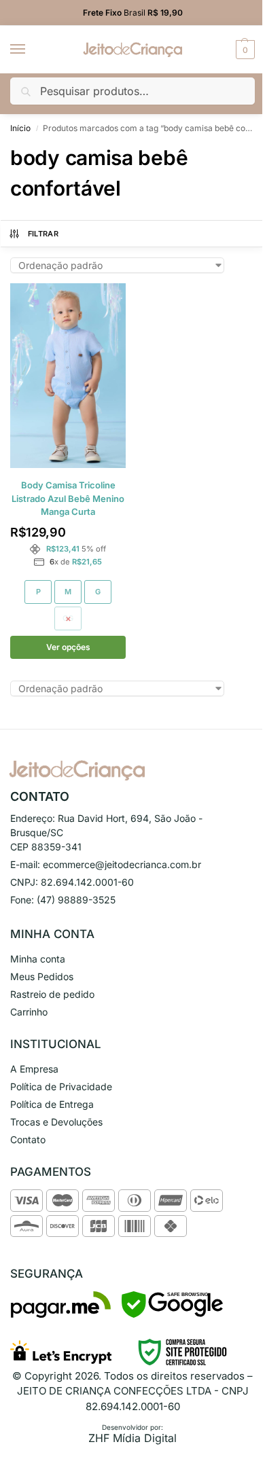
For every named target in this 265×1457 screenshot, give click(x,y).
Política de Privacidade (61, 1086)
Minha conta (37, 959)
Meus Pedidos (41, 976)
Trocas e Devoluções (56, 1122)
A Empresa (34, 1069)
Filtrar (43, 233)
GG (68, 618)
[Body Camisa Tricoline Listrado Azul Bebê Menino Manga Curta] (68, 375)
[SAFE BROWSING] (172, 1314)
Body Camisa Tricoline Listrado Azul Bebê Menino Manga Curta (68, 498)
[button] (243, 49)
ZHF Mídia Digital (132, 1438)
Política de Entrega (52, 1104)
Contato (28, 1139)
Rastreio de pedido (52, 994)
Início (20, 128)
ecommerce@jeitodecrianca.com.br (122, 864)
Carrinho (29, 1012)
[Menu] (30, 49)
